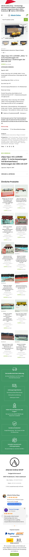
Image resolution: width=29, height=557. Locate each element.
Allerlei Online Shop (13, 495)
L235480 (3, 141)
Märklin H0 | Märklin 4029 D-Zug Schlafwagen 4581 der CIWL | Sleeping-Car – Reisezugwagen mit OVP (21, 347)
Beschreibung (5, 153)
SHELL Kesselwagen (15, 142)
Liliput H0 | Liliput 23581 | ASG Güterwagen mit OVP (21, 315)
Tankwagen (11, 143)
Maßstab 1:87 (21, 141)
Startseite (3, 48)
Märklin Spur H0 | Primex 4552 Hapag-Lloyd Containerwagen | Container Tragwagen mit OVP (7, 201)
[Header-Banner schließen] (27, 2)
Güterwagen (20, 138)
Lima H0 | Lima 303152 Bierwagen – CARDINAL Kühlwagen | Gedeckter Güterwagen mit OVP (21, 228)
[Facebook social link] (6, 147)
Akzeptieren (14, 554)
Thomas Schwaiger (14, 509)
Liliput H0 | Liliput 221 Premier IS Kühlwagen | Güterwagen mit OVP (21, 200)
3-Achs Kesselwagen (13, 137)
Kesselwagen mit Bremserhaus (20, 139)
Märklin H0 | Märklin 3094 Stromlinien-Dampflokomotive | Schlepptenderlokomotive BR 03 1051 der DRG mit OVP (21, 259)
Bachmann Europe (23, 137)
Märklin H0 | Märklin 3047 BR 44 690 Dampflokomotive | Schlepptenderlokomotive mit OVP (7, 288)
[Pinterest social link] (10, 147)
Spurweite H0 (4, 143)
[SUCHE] (26, 19)
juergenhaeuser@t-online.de (16, 486)
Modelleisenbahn (5, 142)
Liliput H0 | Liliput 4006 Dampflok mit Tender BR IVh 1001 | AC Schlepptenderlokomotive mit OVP (7, 347)
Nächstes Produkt (5, 52)
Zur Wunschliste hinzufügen (18, 129)
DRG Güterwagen (6, 138)
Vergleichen (5, 129)
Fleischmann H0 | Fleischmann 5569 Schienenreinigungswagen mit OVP (7, 258)
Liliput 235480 (13, 141)
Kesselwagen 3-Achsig (6, 139)
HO (26, 138)
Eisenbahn (13, 138)
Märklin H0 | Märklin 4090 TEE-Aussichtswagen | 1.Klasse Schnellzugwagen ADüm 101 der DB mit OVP (7, 317)
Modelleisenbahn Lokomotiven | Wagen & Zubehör (12, 50)
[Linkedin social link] (11, 147)
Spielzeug (23, 142)
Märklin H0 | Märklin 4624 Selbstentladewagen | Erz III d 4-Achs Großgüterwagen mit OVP (7, 230)
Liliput (7, 141)
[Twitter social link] (8, 147)
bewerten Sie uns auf (13, 504)
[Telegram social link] (13, 147)
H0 (24, 138)
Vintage (16, 143)
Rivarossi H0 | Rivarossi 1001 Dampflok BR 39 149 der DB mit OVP (21, 287)
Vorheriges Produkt (2, 52)
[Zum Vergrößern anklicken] (3, 37)
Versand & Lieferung (8, 174)
